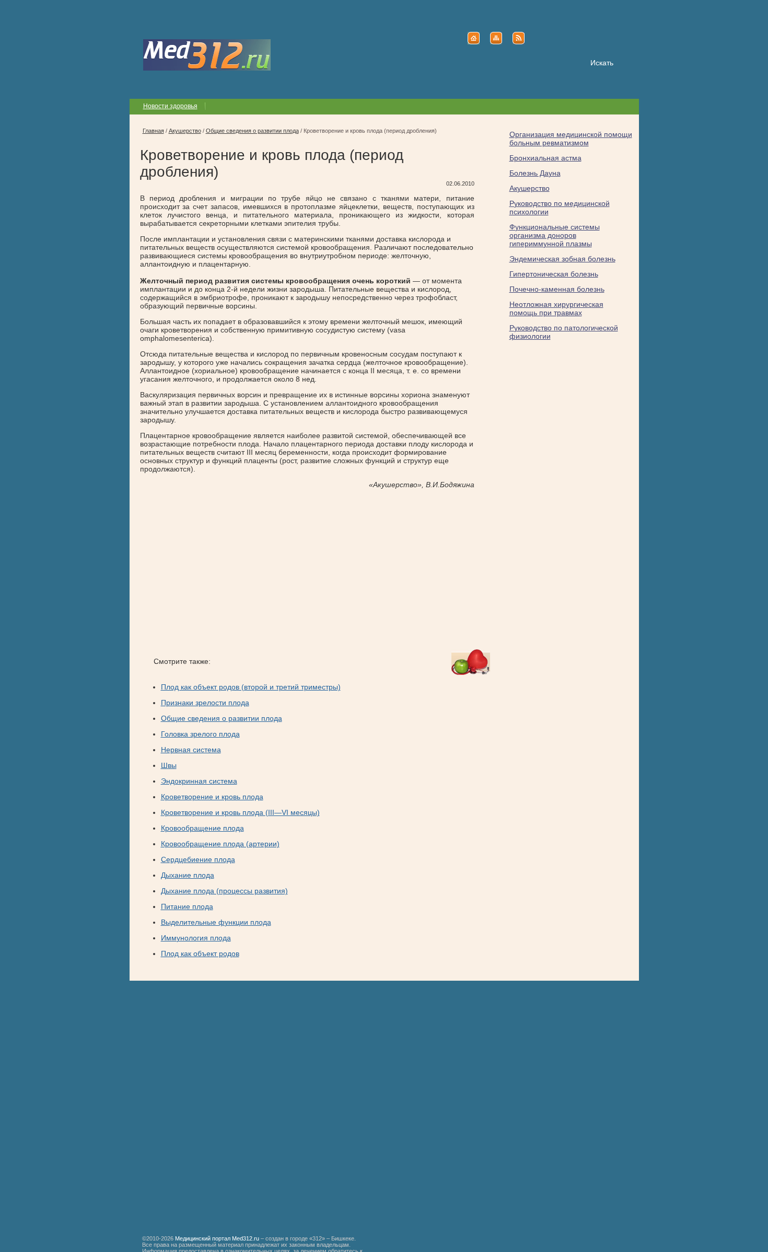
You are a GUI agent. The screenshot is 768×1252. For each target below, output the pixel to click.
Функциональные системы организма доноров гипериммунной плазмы (554, 235)
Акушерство (529, 188)
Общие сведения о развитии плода (221, 718)
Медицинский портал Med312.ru (217, 1238)
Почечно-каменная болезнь (556, 289)
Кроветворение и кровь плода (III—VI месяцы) (240, 812)
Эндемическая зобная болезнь (562, 259)
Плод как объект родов (200, 953)
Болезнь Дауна (535, 173)
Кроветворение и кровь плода (212, 796)
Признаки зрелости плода (205, 702)
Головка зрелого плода (200, 734)
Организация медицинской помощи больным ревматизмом (570, 138)
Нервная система (191, 749)
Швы (169, 765)
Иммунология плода (196, 938)
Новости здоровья (170, 106)
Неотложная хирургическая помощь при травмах (556, 308)
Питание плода (187, 906)
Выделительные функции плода (216, 922)
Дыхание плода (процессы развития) (224, 891)
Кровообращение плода (202, 828)
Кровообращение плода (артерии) (220, 844)
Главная (153, 131)
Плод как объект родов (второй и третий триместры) (251, 687)
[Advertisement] (228, 569)
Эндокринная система (199, 781)
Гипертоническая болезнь (553, 274)
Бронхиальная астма (545, 158)
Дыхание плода (187, 875)
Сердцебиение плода (198, 859)
